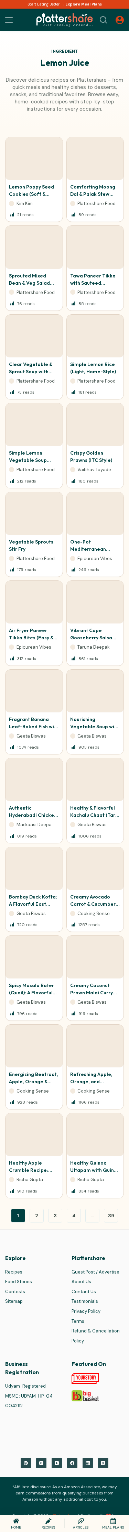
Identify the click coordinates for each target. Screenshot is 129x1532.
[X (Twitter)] (103, 1463)
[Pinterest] (26, 1463)
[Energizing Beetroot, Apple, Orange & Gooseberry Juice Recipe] (34, 1046)
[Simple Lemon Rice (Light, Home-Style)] (95, 336)
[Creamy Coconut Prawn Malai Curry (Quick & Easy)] (95, 957)
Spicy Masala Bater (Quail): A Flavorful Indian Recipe (31, 992)
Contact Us (84, 1292)
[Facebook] (72, 1463)
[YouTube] (57, 1463)
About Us (81, 1282)
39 (111, 1216)
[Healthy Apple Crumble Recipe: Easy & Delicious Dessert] (34, 1134)
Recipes (13, 1272)
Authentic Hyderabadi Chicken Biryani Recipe (33, 815)
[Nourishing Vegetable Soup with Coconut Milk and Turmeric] (95, 691)
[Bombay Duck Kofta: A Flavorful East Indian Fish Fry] (34, 868)
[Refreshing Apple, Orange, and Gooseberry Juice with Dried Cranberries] (95, 1046)
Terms (78, 1321)
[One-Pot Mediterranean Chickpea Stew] (95, 513)
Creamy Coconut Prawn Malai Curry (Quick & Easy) (91, 992)
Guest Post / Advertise (95, 1272)
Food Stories (18, 1282)
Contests (15, 1292)
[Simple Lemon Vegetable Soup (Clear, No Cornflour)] (34, 424)
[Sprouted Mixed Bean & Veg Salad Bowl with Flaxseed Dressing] (34, 247)
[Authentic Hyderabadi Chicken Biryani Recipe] (34, 779)
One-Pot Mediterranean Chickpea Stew (88, 549)
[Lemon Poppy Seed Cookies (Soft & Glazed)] (34, 158)
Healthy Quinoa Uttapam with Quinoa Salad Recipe (95, 1170)
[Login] (120, 20)
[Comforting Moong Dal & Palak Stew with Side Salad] (95, 158)
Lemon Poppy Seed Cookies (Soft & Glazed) (31, 194)
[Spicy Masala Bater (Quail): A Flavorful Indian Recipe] (34, 957)
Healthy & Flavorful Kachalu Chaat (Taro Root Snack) (94, 815)
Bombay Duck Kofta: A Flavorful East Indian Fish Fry (33, 904)
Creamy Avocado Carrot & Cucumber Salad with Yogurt (93, 904)
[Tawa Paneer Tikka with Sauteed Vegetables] (95, 247)
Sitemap (14, 1301)
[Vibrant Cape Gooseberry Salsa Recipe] (95, 602)
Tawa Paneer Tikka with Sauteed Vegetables (93, 283)
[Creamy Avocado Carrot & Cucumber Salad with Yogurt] (95, 868)
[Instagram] (41, 1463)
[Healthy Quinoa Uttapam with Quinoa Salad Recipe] (95, 1134)
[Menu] (9, 20)
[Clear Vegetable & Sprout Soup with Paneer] (34, 336)
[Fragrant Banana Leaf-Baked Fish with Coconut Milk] (34, 691)
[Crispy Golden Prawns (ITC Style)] (95, 424)
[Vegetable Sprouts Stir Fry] (34, 513)
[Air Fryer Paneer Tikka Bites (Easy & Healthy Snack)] (34, 602)
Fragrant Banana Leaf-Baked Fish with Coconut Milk (34, 726)
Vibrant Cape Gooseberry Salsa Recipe (91, 637)
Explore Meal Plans (83, 4)
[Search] (103, 19)
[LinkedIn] (88, 1463)
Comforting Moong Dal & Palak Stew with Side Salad (92, 194)
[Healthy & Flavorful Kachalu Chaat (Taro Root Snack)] (95, 779)
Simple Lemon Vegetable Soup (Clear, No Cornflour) (33, 460)
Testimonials (85, 1301)
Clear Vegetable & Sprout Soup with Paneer (30, 371)
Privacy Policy (86, 1311)
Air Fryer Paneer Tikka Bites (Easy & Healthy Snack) (31, 637)
